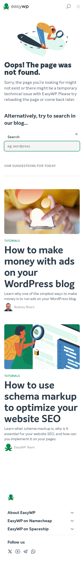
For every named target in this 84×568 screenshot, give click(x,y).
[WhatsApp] (33, 551)
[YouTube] (17, 551)
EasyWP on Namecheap (30, 521)
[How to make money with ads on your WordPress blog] (42, 211)
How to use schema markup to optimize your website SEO (41, 402)
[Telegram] (25, 551)
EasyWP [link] (16, 6)
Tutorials (12, 241)
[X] (10, 551)
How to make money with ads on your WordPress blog (39, 267)
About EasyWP (21, 512)
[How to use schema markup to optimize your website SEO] (42, 346)
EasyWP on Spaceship (28, 529)
